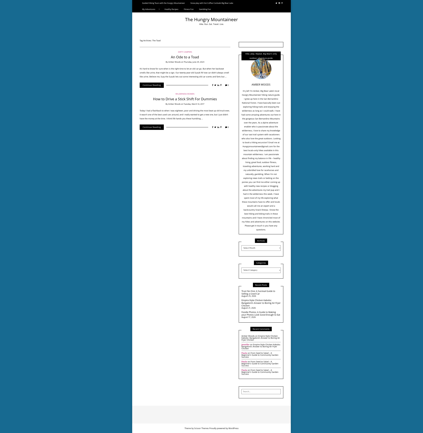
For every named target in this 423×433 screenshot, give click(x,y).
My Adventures (148, 9)
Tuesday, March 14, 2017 (194, 104)
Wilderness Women (184, 94)
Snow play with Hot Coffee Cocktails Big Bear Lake (211, 3)
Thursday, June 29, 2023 (194, 62)
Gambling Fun (205, 9)
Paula (244, 353)
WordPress (233, 428)
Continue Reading (152, 85)
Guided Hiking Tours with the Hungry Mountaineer (163, 3)
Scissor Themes (201, 428)
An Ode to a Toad (185, 57)
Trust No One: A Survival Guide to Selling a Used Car (258, 292)
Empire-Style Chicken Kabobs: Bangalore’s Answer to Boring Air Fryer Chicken (261, 303)
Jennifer (245, 344)
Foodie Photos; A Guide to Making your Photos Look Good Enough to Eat (260, 313)
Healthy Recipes (171, 9)
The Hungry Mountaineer (211, 19)
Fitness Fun (189, 9)
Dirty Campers (185, 52)
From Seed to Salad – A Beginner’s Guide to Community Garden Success (259, 355)
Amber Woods (174, 62)
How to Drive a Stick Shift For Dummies (185, 99)
